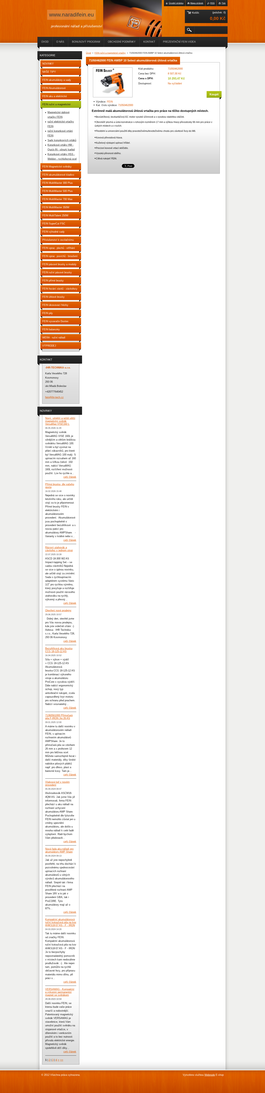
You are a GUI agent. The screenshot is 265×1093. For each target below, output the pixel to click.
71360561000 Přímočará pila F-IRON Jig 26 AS (59, 717)
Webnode (209, 1074)
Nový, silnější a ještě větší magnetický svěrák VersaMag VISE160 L (60, 421)
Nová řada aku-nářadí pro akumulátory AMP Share (59, 850)
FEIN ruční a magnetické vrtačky (110, 53)
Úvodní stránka (176, 3)
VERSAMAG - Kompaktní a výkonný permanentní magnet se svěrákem (59, 992)
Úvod (88, 53)
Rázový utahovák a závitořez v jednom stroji (59, 549)
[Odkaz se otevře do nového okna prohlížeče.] (113, 97)
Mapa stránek (196, 3)
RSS (212, 3)
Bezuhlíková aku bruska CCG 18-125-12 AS (58, 650)
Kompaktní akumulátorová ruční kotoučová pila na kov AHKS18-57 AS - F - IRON (60, 922)
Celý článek (69, 476)
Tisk (224, 3)
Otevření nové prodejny (58, 610)
